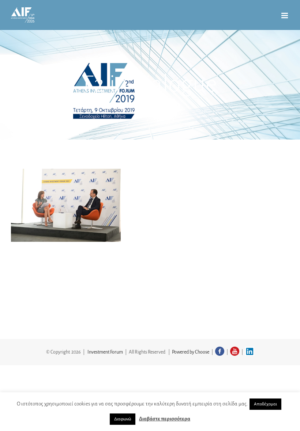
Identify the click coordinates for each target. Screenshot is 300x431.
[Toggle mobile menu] (285, 15)
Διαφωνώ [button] (122, 419)
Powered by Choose (190, 352)
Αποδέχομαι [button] (265, 404)
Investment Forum (105, 352)
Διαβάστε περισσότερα (164, 419)
